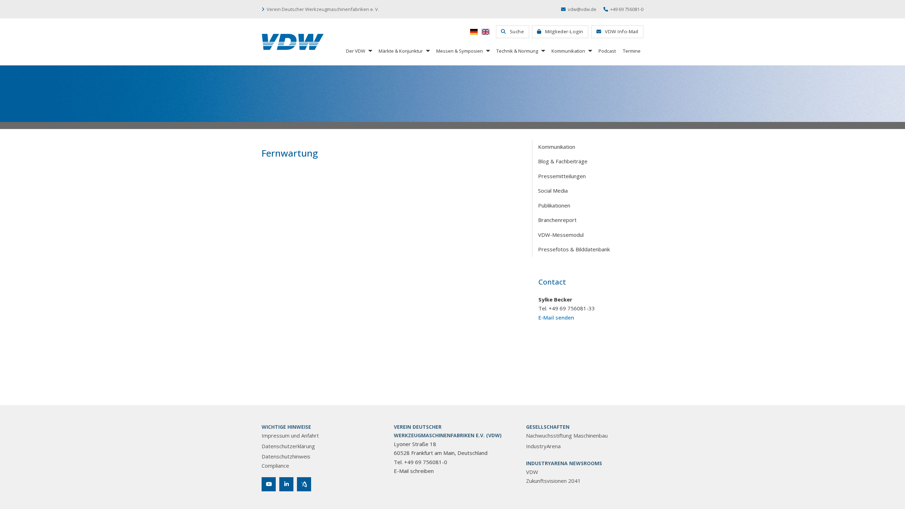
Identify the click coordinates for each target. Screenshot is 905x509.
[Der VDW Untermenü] (369, 51)
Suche (517, 31)
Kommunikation (568, 51)
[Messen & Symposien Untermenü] (487, 51)
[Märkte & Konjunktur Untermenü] (427, 51)
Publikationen (554, 205)
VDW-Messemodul (561, 234)
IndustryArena (543, 446)
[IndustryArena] (304, 484)
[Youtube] (269, 484)
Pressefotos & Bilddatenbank (574, 249)
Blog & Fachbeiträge (563, 161)
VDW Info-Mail (621, 31)
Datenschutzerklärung (288, 446)
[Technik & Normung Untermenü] (542, 51)
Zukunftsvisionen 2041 (553, 480)
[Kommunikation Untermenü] (589, 51)
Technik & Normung (517, 51)
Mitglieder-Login (564, 31)
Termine (632, 51)
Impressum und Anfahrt (290, 435)
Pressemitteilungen (562, 176)
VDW (532, 471)
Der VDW (355, 51)
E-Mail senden (556, 317)
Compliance (275, 465)
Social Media (553, 190)
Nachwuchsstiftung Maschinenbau (567, 435)
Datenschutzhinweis (286, 456)
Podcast (607, 51)
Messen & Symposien (459, 51)
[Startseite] (293, 42)
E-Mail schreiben (414, 470)
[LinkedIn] (286, 484)
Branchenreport (557, 219)
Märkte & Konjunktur (401, 51)
